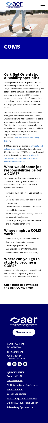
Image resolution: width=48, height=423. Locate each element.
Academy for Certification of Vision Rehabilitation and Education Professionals (22, 158)
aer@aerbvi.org (15, 351)
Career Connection (17, 393)
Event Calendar (15, 389)
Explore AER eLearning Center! (22, 402)
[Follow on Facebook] (9, 364)
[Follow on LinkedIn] (20, 364)
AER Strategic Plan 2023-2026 (22, 398)
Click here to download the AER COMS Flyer (21, 286)
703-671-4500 (14, 347)
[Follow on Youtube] (25, 364)
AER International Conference (22, 385)
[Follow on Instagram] (14, 364)
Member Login (24, 332)
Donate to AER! (15, 380)
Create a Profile (15, 376)
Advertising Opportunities (21, 407)
